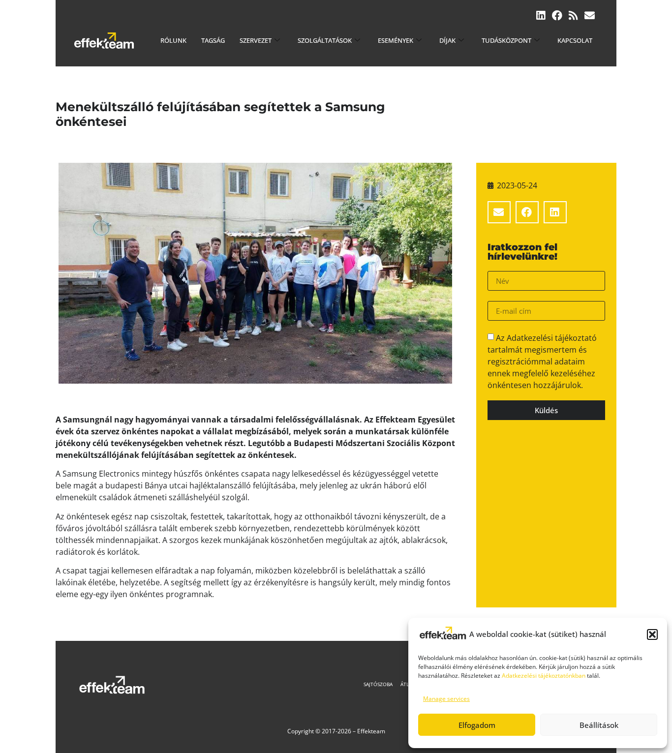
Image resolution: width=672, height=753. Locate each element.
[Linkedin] (541, 15)
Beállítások (599, 725)
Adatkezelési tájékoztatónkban (543, 675)
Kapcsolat (574, 40)
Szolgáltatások (325, 40)
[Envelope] (589, 15)
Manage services (446, 698)
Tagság (213, 40)
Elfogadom (476, 725)
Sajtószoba (378, 684)
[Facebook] (557, 15)
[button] (652, 634)
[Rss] (573, 15)
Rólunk (173, 40)
